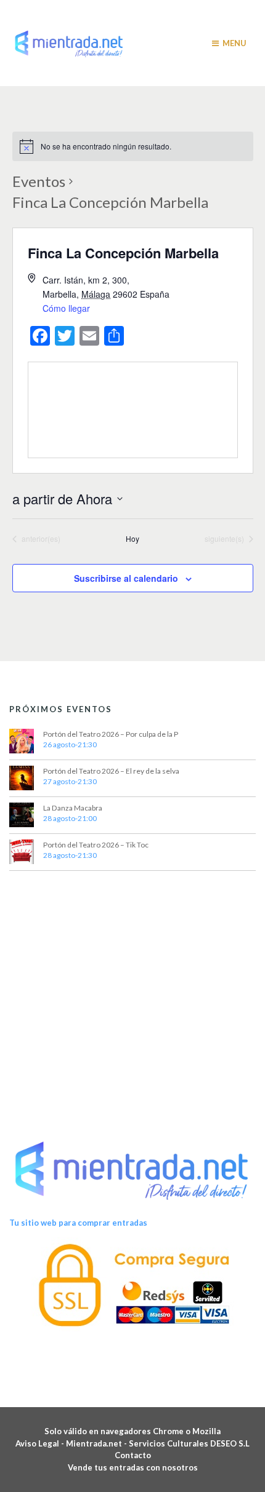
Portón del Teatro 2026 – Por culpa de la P (110, 734)
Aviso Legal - (40, 1443)
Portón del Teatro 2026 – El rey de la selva (111, 771)
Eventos (38, 181)
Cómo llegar (66, 308)
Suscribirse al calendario (126, 578)
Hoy (132, 539)
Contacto (133, 1455)
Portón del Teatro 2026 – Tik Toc (96, 844)
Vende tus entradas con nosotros (133, 1467)
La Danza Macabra (72, 807)
